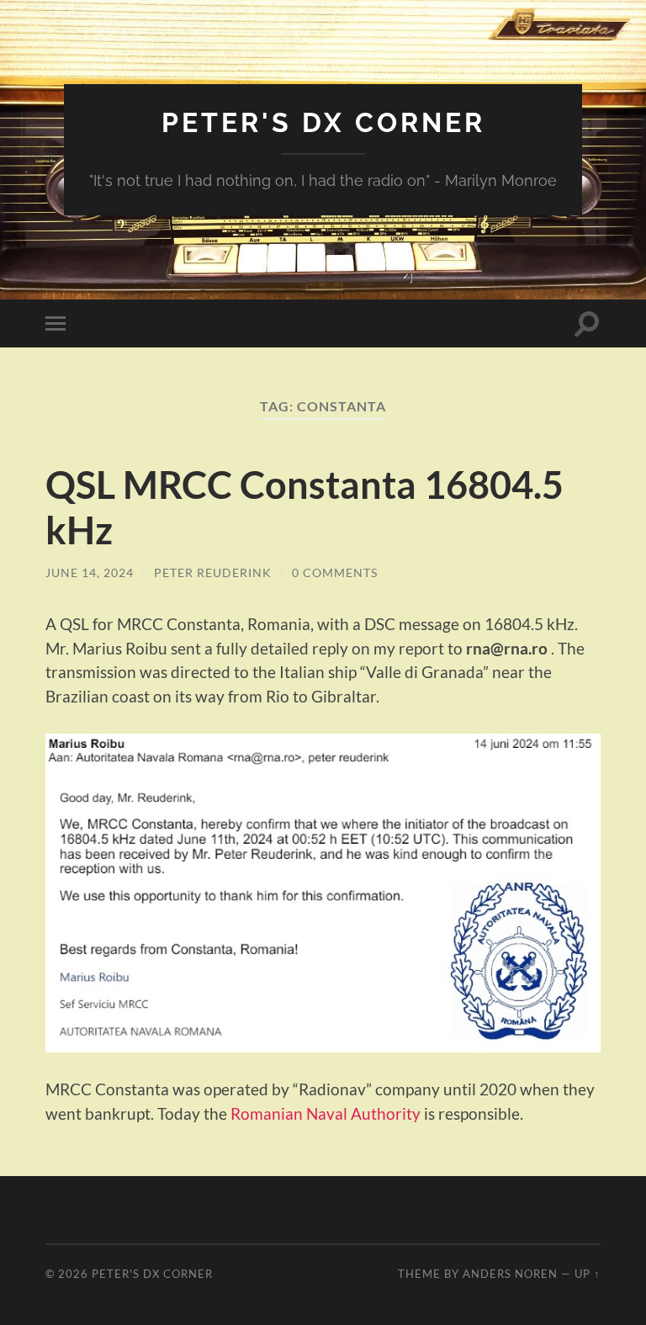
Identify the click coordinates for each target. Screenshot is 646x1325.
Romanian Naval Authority (325, 1113)
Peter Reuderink (213, 572)
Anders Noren (510, 1273)
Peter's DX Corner (323, 122)
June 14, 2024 (89, 572)
